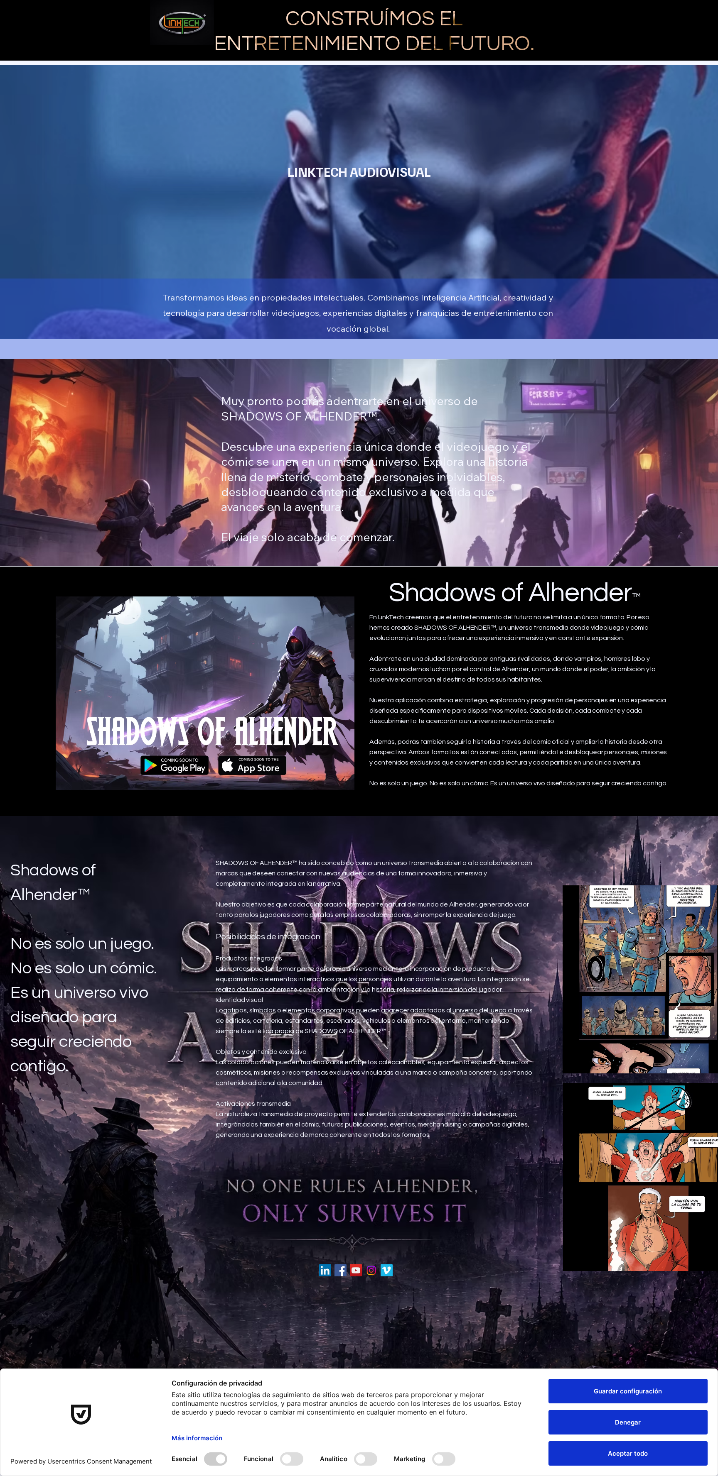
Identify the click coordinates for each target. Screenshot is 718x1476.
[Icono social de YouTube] (356, 1270)
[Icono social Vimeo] (387, 1270)
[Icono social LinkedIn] (325, 1270)
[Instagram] (371, 1270)
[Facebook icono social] (340, 1270)
